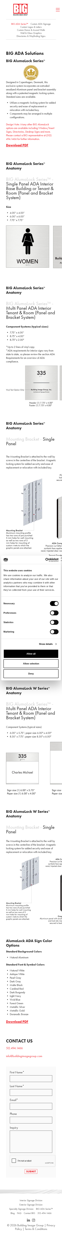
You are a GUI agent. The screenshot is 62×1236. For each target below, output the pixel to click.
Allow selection (31, 663)
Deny (31, 673)
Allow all (31, 653)
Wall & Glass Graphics (31, 33)
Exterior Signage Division (31, 1204)
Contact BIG (29, 1213)
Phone (13, 1114)
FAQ (19, 1213)
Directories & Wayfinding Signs (31, 36)
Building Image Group (30, 1225)
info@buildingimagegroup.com (24, 1056)
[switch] (54, 612)
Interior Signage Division (31, 1200)
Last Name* (17, 1086)
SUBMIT (31, 1171)
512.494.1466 (14, 1048)
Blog (13, 1213)
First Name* (17, 1072)
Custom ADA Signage (41, 24)
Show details (46, 644)
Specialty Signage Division (21, 1208)
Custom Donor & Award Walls (31, 30)
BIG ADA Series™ (19, 24)
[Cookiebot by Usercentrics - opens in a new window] (45, 560)
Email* (14, 1100)
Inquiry (14, 1127)
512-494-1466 (44, 1213)
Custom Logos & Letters (31, 27)
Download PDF (17, 145)
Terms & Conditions (36, 1229)
